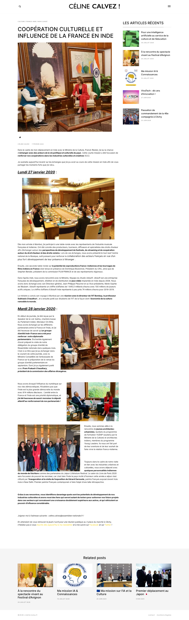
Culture (21, 21)
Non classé (42, 21)
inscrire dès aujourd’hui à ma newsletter (54, 525)
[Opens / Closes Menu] (169, 6)
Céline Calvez (23, 144)
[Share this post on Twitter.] (20, 137)
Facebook (94, 525)
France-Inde (31, 21)
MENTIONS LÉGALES (164, 615)
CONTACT (151, 615)
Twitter (108, 525)
